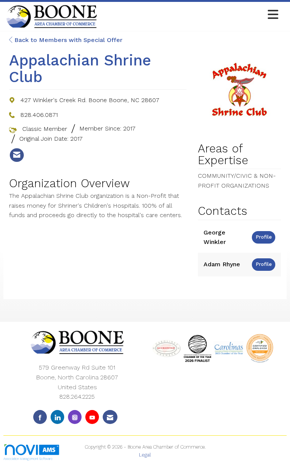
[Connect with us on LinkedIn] (57, 417)
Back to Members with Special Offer (67, 39)
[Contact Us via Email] (110, 417)
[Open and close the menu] (190, 15)
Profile (264, 237)
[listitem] (17, 155)
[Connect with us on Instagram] (75, 417)
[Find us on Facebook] (40, 417)
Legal (145, 455)
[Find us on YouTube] (92, 417)
